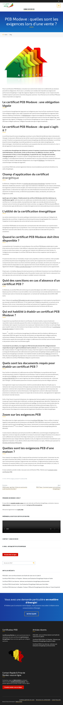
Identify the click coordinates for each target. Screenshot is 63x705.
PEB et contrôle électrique (23, 266)
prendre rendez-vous (17, 503)
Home (6, 34)
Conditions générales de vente (26, 700)
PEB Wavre (41, 160)
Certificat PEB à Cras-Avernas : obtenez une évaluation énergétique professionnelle (25, 581)
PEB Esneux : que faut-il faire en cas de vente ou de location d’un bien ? (14, 488)
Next (59, 485)
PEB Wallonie (26, 115)
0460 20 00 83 (29, 9)
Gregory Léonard (15, 478)
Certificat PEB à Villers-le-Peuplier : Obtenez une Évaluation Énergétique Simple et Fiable (27, 578)
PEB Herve (55, 350)
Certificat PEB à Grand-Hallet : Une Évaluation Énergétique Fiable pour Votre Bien (25, 584)
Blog (11, 34)
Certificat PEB (23, 478)
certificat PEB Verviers (8, 378)
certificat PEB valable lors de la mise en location (26, 300)
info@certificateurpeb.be (18, 681)
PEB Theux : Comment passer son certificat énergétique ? (48, 488)
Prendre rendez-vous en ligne (13, 687)
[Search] (33, 563)
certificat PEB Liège (37, 420)
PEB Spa (48, 354)
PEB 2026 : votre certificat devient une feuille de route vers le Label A (21, 575)
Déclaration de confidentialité (43, 700)
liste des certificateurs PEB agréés (12, 443)
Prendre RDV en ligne (10, 554)
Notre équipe (31, 614)
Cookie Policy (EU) (56, 700)
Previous (4, 485)
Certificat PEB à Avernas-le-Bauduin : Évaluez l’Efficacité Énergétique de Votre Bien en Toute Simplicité (31, 587)
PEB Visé (13, 376)
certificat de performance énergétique (34, 183)
